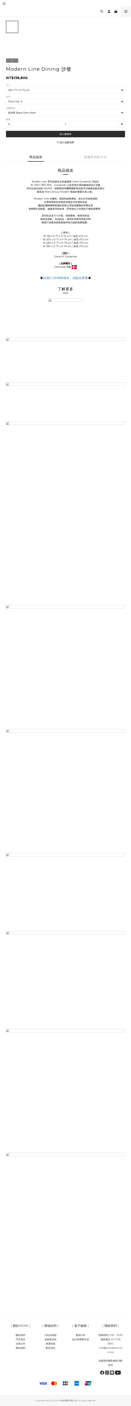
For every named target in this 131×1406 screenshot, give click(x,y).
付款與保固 (50, 1335)
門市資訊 (20, 1339)
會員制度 (50, 1343)
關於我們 (20, 1335)
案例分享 (80, 1335)
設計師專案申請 (80, 1339)
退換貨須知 (50, 1339)
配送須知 (50, 1347)
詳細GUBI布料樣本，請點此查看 (65, 278)
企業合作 (20, 1343)
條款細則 (20, 1347)
